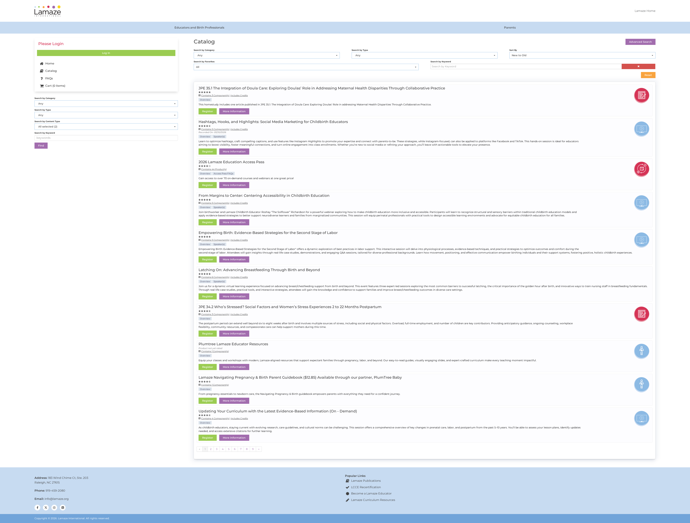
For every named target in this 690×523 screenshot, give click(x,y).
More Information (234, 111)
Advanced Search (640, 41)
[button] (638, 66)
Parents (510, 27)
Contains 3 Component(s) (215, 95)
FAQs (49, 78)
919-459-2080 (55, 490)
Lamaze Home (645, 11)
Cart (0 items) (55, 85)
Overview (205, 99)
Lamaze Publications (365, 480)
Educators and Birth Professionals (199, 27)
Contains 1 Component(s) (215, 351)
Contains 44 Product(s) (214, 169)
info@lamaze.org (57, 499)
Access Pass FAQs (223, 173)
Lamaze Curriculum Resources (372, 500)
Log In (106, 53)
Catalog (51, 71)
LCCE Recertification (365, 487)
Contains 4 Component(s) (215, 418)
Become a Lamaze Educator (371, 493)
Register (207, 111)
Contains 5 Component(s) (215, 129)
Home (49, 63)
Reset (648, 75)
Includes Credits (239, 95)
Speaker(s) (219, 136)
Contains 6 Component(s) (215, 277)
